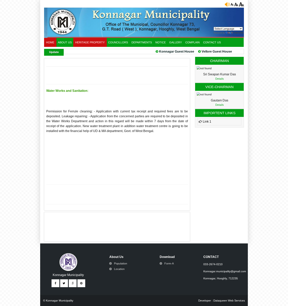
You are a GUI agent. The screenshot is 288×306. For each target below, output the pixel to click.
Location (119, 268)
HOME (50, 42)
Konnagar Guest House (171, 51)
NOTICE (160, 42)
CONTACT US (212, 42)
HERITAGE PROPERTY (90, 42)
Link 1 (206, 121)
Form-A (169, 263)
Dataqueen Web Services (229, 300)
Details (219, 78)
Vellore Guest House (210, 51)
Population (120, 263)
